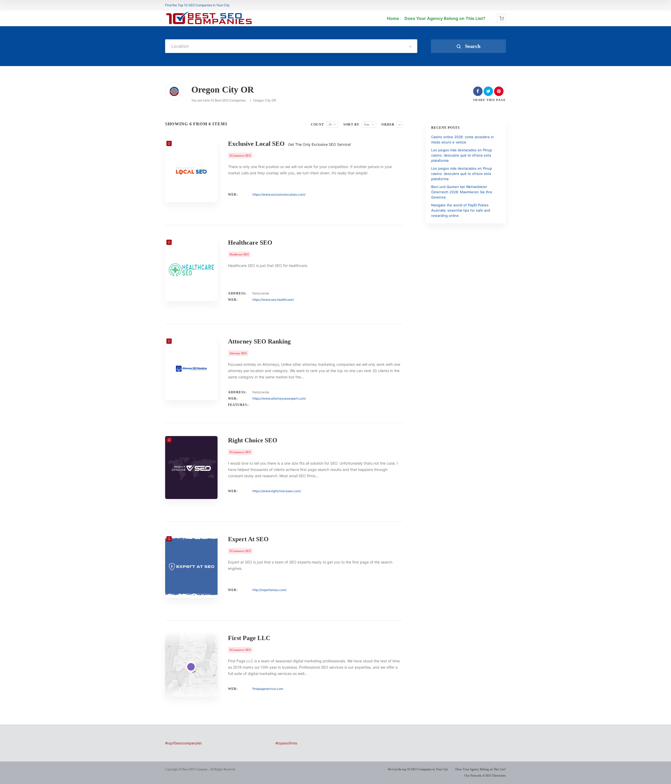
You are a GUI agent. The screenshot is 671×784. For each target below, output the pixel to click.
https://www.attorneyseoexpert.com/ (279, 398)
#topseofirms (286, 743)
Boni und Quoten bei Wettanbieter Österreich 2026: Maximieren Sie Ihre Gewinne (461, 192)
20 (330, 124)
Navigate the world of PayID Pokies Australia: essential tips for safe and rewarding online (460, 210)
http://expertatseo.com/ (269, 590)
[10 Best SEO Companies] (209, 24)
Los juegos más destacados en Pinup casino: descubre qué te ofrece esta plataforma (461, 155)
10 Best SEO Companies (228, 100)
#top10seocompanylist (183, 743)
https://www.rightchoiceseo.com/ (276, 491)
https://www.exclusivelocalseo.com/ (278, 194)
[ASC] (399, 124)
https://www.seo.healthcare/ (273, 300)
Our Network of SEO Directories (485, 775)
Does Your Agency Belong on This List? (444, 18)
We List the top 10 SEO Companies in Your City (418, 769)
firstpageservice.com (267, 689)
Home (393, 18)
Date (367, 124)
